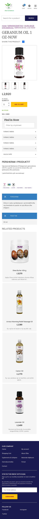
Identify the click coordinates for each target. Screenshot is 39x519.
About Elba (25, 453)
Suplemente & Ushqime (9, 457)
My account (25, 449)
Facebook (5, 510)
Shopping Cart (6, 453)
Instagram (23, 510)
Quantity (5, 100)
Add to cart (19, 104)
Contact (4, 466)
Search (31, 18)
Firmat (23, 462)
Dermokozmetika (7, 462)
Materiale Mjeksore (27, 457)
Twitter (4, 514)
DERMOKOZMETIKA (15, 26)
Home (4, 26)
